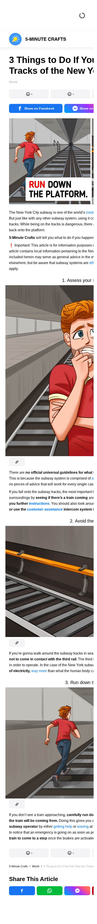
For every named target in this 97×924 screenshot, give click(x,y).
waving (83, 826)
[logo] (37, 39)
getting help (62, 826)
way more (39, 671)
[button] (29, 94)
